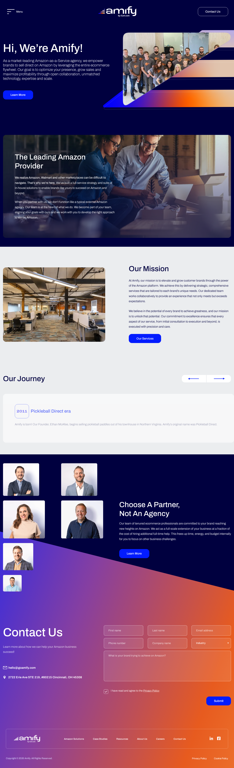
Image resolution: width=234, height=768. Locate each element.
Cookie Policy (221, 758)
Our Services (145, 338)
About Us (142, 739)
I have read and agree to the (135, 690)
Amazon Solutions (74, 739)
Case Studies (100, 739)
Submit (218, 701)
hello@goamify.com (22, 667)
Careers (160, 739)
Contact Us (212, 11)
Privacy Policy (151, 690)
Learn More (18, 94)
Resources (122, 739)
